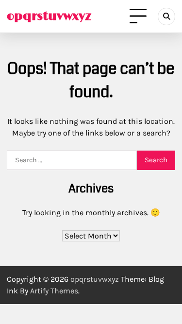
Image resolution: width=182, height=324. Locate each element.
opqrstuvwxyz (49, 16)
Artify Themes (54, 290)
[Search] (166, 16)
